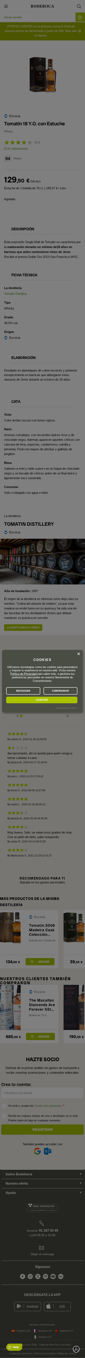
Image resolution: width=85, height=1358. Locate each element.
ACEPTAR (42, 699)
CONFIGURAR (60, 690)
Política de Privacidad (23, 674)
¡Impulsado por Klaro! (66, 708)
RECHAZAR (23, 690)
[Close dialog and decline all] (78, 653)
